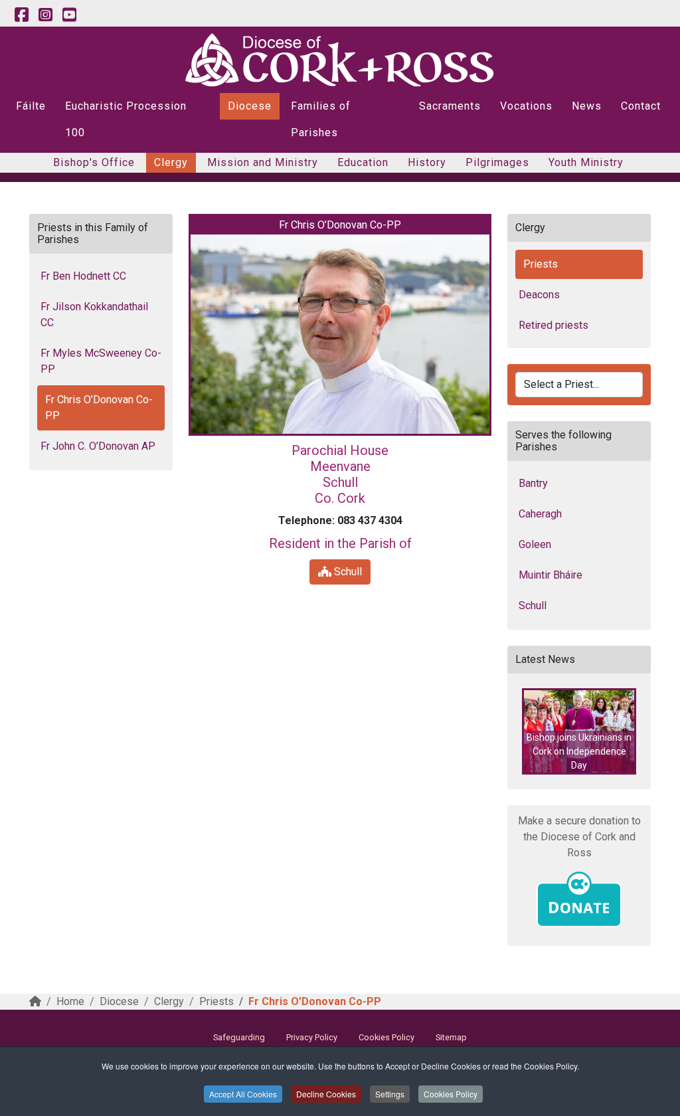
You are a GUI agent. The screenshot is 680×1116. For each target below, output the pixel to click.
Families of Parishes (321, 119)
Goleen (535, 544)
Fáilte (31, 106)
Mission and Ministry (262, 162)
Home (70, 1001)
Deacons (539, 294)
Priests (540, 264)
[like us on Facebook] (21, 15)
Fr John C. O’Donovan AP (98, 446)
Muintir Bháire (550, 575)
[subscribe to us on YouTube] (69, 15)
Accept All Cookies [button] (243, 1093)
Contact (641, 106)
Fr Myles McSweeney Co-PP (101, 361)
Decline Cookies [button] (326, 1093)
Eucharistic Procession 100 (126, 119)
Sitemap (451, 1037)
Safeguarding (239, 1037)
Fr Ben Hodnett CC (83, 276)
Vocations (526, 106)
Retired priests (553, 325)
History (427, 162)
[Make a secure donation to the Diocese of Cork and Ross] (579, 899)
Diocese (250, 106)
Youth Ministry (586, 162)
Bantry (533, 483)
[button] (579, 731)
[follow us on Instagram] (45, 15)
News (587, 106)
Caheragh (540, 514)
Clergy (171, 162)
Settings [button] (389, 1093)
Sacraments (450, 106)
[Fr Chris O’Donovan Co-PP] (340, 334)
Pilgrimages (497, 162)
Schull (346, 571)
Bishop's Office (94, 162)
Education (362, 162)
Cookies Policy (450, 1093)
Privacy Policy (311, 1037)
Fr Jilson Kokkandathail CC (94, 314)
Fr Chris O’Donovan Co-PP (99, 407)
